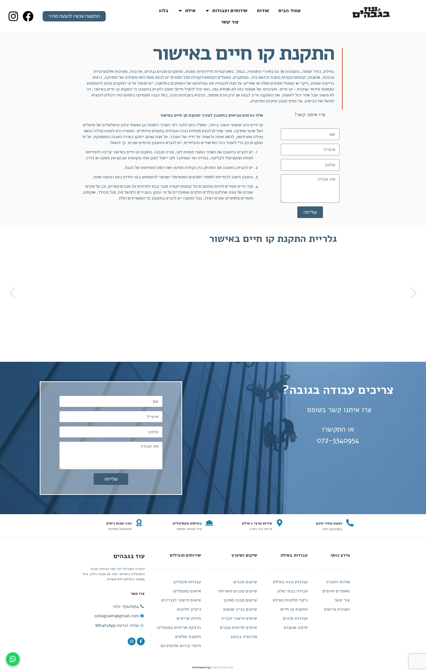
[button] (413, 293)
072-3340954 (338, 440)
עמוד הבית (289, 10)
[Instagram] (132, 641)
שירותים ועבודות (230, 10)
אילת (190, 10)
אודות (263, 10)
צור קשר (230, 21)
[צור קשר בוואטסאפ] (13, 659)
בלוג (163, 10)
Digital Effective (222, 667)
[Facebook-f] (141, 641)
